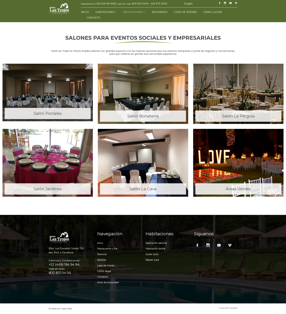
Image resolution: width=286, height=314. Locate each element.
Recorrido (159, 12)
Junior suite (151, 254)
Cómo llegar (212, 12)
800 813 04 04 (60, 273)
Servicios (102, 254)
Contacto (93, 17)
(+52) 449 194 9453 (105, 3)
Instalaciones (133, 12)
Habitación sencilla (156, 243)
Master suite (152, 260)
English (188, 3)
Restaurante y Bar (107, 248)
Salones (101, 260)
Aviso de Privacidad (228, 308)
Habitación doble (155, 248)
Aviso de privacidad (108, 282)
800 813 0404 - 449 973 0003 (149, 3)
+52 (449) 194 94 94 (64, 265)
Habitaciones (104, 12)
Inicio (85, 12)
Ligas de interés (185, 12)
